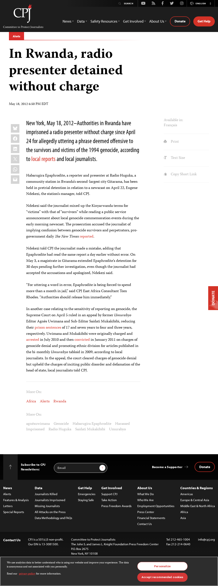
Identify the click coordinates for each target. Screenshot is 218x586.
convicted (82, 340)
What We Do (145, 494)
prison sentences (48, 328)
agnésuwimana (38, 424)
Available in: (173, 120)
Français (170, 125)
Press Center (145, 512)
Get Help (204, 21)
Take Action (109, 500)
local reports (43, 159)
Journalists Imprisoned (50, 500)
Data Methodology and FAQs (53, 518)
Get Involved (111, 488)
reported (86, 237)
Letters (8, 506)
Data (38, 488)
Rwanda (59, 401)
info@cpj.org (206, 539)
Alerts (16, 36)
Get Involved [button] (133, 21)
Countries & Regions (196, 488)
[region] (109, 571)
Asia (183, 518)
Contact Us (144, 524)
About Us (144, 488)
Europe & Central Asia (194, 500)
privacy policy (27, 574)
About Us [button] (156, 21)
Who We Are (145, 500)
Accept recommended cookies (162, 577)
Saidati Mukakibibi (90, 429)
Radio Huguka (60, 429)
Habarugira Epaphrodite (92, 424)
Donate (180, 21)
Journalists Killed (46, 494)
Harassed (122, 424)
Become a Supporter (167, 467)
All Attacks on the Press (50, 512)
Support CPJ (109, 494)
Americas (186, 494)
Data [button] (81, 21)
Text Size (177, 158)
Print (174, 142)
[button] (210, 3)
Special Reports (13, 512)
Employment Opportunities (155, 506)
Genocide (61, 424)
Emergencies (86, 494)
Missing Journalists (47, 506)
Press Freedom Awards (116, 506)
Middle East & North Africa (197, 506)
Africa (31, 401)
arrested (32, 340)
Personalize (162, 566)
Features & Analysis (16, 500)
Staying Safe (86, 500)
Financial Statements (151, 518)
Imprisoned (35, 429)
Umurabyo (117, 429)
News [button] (67, 21)
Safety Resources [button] (103, 21)
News (7, 488)
